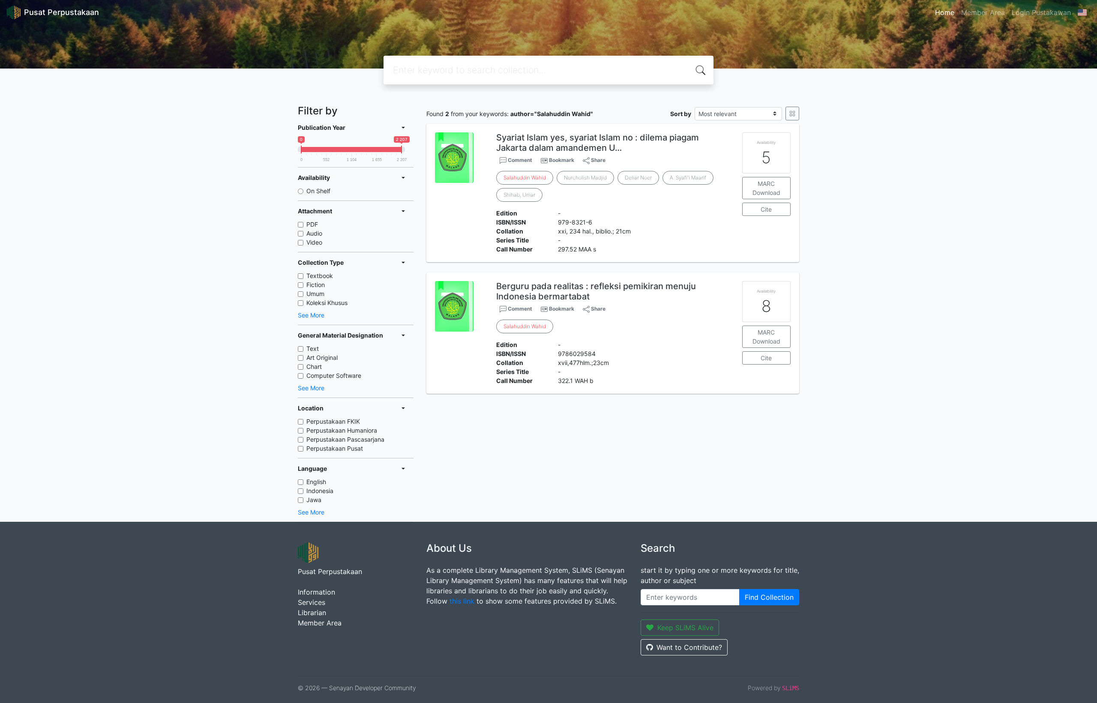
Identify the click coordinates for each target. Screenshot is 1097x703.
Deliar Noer (638, 177)
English (316, 481)
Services (311, 602)
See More (311, 315)
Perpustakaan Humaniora (341, 430)
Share (597, 160)
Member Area (983, 12)
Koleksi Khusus (327, 302)
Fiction (315, 284)
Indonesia (319, 490)
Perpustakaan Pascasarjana (345, 439)
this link (462, 601)
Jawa (313, 499)
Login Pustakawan (1041, 12)
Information (316, 592)
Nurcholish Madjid (585, 177)
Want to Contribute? (689, 647)
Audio (314, 233)
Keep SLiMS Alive (685, 627)
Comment (519, 160)
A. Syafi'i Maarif (688, 177)
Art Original (322, 357)
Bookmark (561, 160)
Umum (315, 293)
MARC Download (766, 188)
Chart (314, 366)
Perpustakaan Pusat (334, 448)
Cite (766, 209)
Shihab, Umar (519, 194)
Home (944, 12)
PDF (312, 224)
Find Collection (769, 597)
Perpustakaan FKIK (333, 421)
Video (314, 242)
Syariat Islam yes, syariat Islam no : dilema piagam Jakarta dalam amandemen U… (597, 142)
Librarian (312, 612)
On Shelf (318, 190)
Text (312, 348)
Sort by (680, 113)
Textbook (319, 275)
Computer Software (333, 375)
